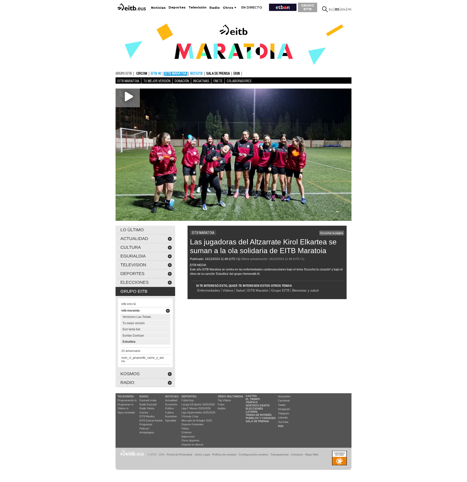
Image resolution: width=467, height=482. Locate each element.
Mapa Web (311, 454)
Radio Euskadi (147, 404)
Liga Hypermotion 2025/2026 (198, 412)
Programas (146, 424)
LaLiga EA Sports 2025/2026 (198, 404)
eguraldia (133, 256)
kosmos (130, 373)
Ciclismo (186, 432)
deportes (132, 273)
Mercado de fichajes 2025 (196, 420)
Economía (171, 404)
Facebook (284, 400)
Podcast (144, 428)
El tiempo (253, 399)
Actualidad (171, 400)
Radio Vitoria (146, 408)
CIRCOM (141, 74)
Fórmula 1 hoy (189, 416)
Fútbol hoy (187, 400)
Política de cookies (224, 454)
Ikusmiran (171, 416)
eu (331, 9)
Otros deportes (190, 440)
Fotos (221, 404)
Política (169, 408)
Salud (240, 290)
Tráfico (252, 402)
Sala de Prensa (257, 421)
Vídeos (228, 290)
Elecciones (254, 408)
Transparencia (279, 454)
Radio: (144, 396)
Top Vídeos (224, 400)
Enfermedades (208, 290)
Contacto (297, 454)
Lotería (252, 411)
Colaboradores (239, 81)
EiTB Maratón (258, 290)
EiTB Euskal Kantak (151, 420)
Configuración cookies (253, 454)
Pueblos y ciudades (261, 418)
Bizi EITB (196, 74)
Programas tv (125, 404)
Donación (182, 81)
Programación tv (127, 400)
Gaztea (143, 412)
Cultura (169, 412)
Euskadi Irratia (147, 400)
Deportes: (189, 396)
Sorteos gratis (257, 405)
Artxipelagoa (146, 432)
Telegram (283, 413)
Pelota (185, 428)
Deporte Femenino (192, 424)
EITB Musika (146, 416)
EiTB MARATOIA (176, 74)
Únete (218, 81)
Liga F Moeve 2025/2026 (196, 408)
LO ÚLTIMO (132, 229)
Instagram (284, 409)
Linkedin (283, 417)
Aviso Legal (202, 454)
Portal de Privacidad (179, 454)
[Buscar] (325, 9)
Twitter (282, 404)
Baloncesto (188, 436)
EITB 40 (156, 74)
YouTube (283, 421)
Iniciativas (201, 81)
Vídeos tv (123, 408)
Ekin (237, 74)
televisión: (125, 396)
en (343, 9)
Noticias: (172, 396)
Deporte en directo (192, 444)
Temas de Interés (258, 414)
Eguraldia (170, 420)
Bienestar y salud (305, 290)
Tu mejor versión (157, 81)
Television (133, 264)
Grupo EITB (280, 290)
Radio (127, 382)
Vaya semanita (126, 412)
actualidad (134, 238)
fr (349, 9)
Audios (222, 408)
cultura (130, 247)
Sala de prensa (218, 74)
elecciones (134, 282)
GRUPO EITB (307, 7)
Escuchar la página (331, 233)
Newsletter (284, 396)
